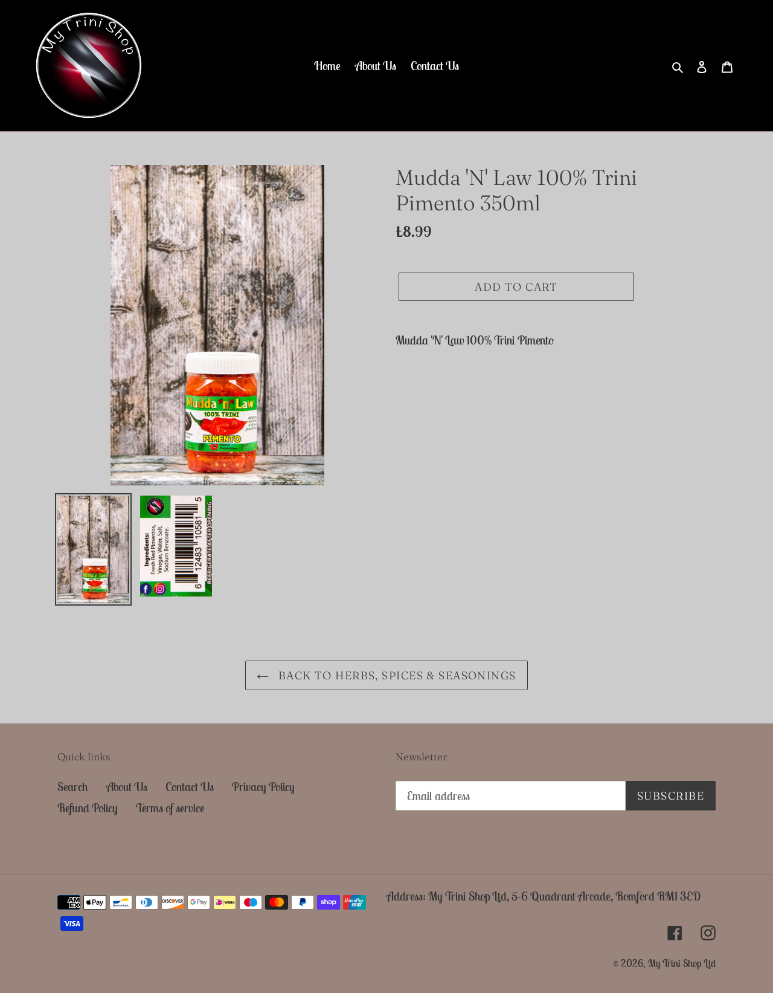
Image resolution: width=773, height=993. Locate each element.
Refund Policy (87, 807)
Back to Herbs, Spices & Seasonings (395, 675)
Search (72, 786)
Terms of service (170, 807)
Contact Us (189, 786)
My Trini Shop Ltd (682, 963)
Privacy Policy (263, 786)
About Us (126, 786)
